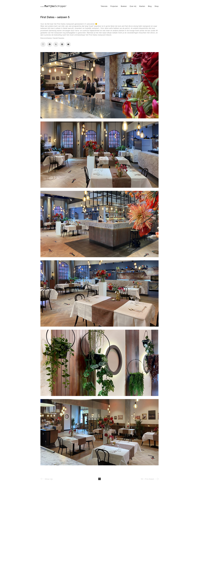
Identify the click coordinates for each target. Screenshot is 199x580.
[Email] (68, 44)
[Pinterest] (62, 44)
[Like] (43, 44)
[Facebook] (49, 44)
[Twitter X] (55, 44)
